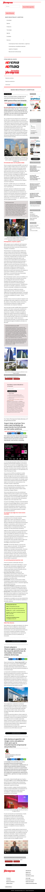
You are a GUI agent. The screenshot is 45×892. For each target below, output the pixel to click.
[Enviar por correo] (13, 105)
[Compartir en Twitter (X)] (19, 105)
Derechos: (10, 407)
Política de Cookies (30, 881)
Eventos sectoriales (34, 230)
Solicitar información (9, 378)
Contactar (7, 84)
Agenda (8, 33)
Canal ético (8, 880)
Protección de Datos (30, 880)
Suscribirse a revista (30, 875)
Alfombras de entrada (34, 133)
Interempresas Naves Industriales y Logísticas (19, 43)
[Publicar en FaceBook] (16, 105)
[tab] (22, 40)
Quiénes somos (9, 883)
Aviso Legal (17, 399)
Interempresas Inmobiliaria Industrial (17, 46)
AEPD (20, 411)
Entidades (9, 36)
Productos (9, 26)
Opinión (8, 23)
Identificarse (28, 870)
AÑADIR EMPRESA (8, 886)
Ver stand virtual (16, 378)
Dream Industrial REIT (20, 662)
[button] (15, 40)
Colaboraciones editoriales (31, 883)
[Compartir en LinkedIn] (21, 105)
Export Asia (20, 465)
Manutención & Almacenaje (15, 51)
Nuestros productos (10, 81)
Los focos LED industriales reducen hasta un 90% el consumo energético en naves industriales (35, 177)
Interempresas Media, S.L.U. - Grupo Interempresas (24, 890)
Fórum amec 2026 (21, 780)
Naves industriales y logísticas (14, 17)
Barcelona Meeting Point (9, 107)
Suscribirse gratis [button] (28, 7)
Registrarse (28, 872)
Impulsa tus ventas (33, 226)
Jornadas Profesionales (34, 225)
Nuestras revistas (9, 78)
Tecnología (9, 30)
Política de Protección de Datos (15, 412)
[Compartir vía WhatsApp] (24, 105)
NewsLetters (28, 874)
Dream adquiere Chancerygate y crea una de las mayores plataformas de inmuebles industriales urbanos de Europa (35, 168)
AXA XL (11, 780)
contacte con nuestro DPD (18, 409)
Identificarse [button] (10, 13)
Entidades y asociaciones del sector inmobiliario (34, 215)
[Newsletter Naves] (30, 147)
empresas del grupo (14, 406)
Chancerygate (23, 663)
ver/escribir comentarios (16, 641)
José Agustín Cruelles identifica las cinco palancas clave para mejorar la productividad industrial (35, 195)
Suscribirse (35, 158)
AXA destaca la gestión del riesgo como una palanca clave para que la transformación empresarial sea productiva (35, 186)
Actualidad (9, 20)
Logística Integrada (13, 49)
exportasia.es (11, 615)
